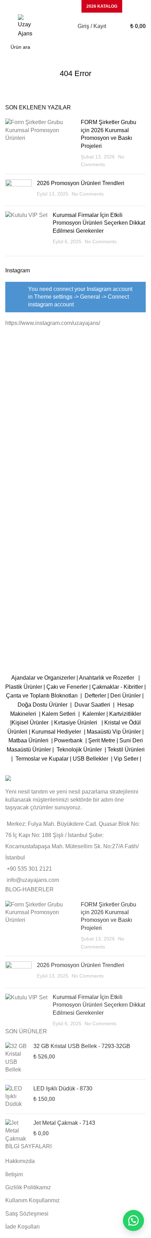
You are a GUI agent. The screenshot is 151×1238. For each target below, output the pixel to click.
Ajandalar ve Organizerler (43, 678)
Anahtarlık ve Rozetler (108, 678)
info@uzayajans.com (33, 880)
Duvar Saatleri (93, 705)
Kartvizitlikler (125, 714)
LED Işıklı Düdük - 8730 (62, 1088)
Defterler (95, 696)
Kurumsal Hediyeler (56, 732)
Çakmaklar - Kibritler (117, 687)
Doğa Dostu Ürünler (43, 705)
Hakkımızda (20, 1161)
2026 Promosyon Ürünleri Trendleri (80, 183)
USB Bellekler (90, 759)
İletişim (14, 1174)
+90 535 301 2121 (29, 869)
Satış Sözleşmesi (26, 1214)
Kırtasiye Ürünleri (77, 723)
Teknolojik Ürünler (80, 750)
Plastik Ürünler (23, 687)
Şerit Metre (101, 740)
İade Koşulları (22, 1227)
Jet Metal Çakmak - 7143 (64, 1123)
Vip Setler (126, 759)
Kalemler (94, 714)
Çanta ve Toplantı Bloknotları (42, 696)
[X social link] (42, 6)
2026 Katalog (101, 6)
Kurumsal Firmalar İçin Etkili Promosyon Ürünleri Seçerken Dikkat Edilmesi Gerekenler (99, 223)
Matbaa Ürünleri (28, 740)
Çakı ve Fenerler (67, 687)
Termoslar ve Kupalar (41, 759)
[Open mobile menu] (8, 26)
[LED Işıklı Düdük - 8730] (16, 1096)
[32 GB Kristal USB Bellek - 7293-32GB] (16, 1058)
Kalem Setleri (59, 714)
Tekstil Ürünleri (126, 750)
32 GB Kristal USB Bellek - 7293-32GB (81, 1046)
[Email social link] (51, 6)
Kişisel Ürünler (31, 723)
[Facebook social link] (33, 6)
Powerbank (69, 740)
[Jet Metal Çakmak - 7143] (16, 1131)
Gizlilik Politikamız (28, 1187)
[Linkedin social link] (60, 6)
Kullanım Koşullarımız (32, 1200)
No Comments (88, 194)
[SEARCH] (138, 47)
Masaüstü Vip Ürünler (114, 732)
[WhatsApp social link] (69, 6)
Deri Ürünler (125, 696)
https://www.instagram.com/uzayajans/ (52, 323)
